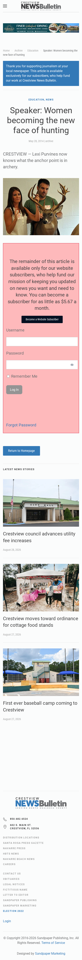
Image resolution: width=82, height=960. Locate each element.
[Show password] (72, 364)
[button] (5, 6)
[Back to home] (41, 6)
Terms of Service (53, 943)
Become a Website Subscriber (42, 319)
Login (7, 921)
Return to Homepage (21, 451)
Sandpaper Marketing (50, 953)
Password (15, 353)
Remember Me (23, 376)
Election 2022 (13, 911)
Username (15, 330)
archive (49, 141)
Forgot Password (21, 425)
